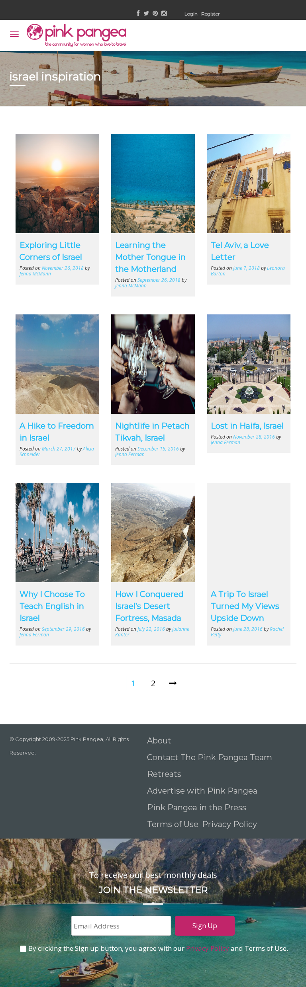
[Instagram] (164, 14)
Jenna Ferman (130, 454)
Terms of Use (172, 824)
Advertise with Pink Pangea (202, 791)
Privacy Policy (230, 824)
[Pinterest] (155, 14)
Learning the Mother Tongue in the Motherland (150, 257)
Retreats (164, 774)
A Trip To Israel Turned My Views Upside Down (245, 606)
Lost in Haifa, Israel (247, 426)
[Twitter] (146, 14)
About (159, 740)
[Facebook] (138, 14)
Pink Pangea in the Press (196, 807)
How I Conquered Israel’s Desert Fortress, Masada (149, 606)
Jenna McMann (35, 273)
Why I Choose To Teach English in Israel (52, 606)
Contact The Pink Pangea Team (209, 757)
